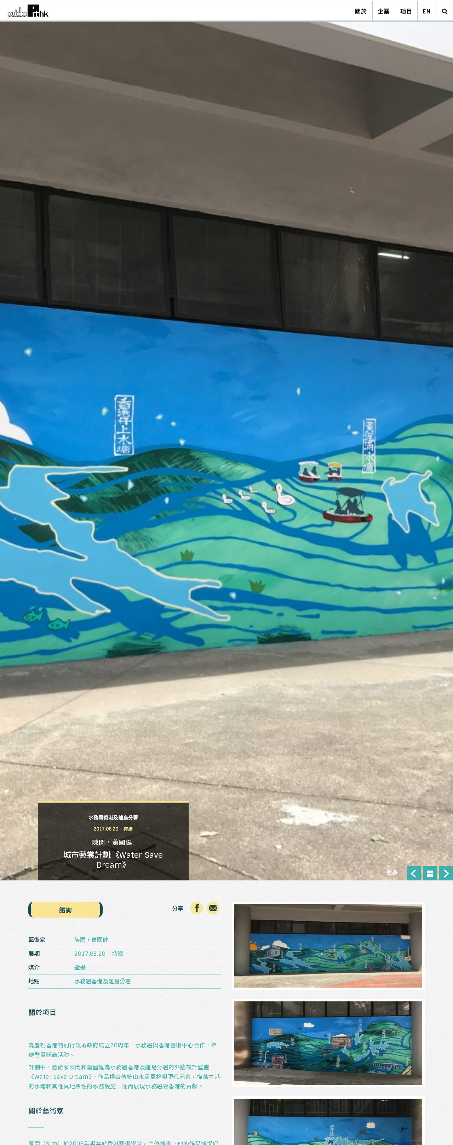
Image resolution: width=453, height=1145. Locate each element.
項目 (406, 11)
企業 (384, 11)
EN (427, 11)
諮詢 (65, 910)
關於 (361, 11)
